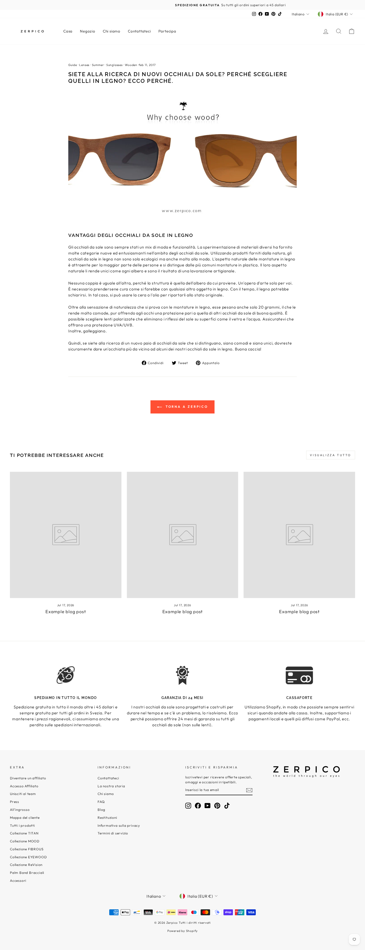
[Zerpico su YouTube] (208, 806)
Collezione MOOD (24, 841)
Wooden (131, 65)
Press (14, 801)
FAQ (101, 801)
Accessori (18, 880)
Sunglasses (114, 65)
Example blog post (65, 611)
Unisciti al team (23, 794)
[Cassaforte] (299, 675)
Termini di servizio (113, 833)
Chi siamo (111, 31)
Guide (72, 65)
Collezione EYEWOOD (28, 857)
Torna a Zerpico (186, 407)
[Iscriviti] (249, 790)
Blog (101, 809)
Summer (98, 65)
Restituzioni (107, 817)
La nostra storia (111, 786)
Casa (68, 31)
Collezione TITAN (24, 833)
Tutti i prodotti (22, 825)
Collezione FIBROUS (26, 849)
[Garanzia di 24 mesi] (182, 675)
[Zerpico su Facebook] (198, 806)
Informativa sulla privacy (119, 825)
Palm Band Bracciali (27, 872)
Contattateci (139, 31)
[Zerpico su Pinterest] (217, 806)
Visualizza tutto (330, 455)
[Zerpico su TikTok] (227, 806)
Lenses (84, 65)
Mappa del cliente (25, 817)
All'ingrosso (20, 809)
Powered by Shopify (182, 931)
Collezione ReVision (26, 864)
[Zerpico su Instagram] (188, 806)
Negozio (87, 31)
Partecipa (167, 31)
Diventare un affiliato (28, 778)
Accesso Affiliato (24, 786)
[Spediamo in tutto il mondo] (65, 675)
